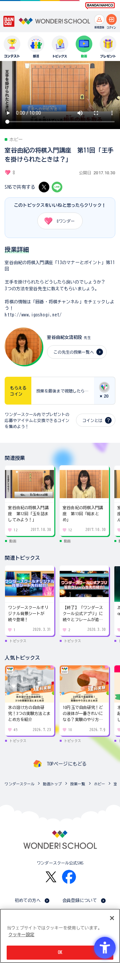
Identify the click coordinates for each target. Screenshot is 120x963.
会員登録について (79, 900)
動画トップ (52, 784)
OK (60, 952)
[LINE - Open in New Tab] (57, 187)
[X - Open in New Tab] (44, 187)
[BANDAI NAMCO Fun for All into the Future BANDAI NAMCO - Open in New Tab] (100, 5)
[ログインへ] (111, 19)
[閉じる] (112, 918)
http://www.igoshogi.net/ (33, 315)
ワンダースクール (19, 784)
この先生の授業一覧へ (73, 352)
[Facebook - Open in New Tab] (69, 877)
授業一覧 (77, 784)
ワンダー (66, 221)
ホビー (99, 784)
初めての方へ (28, 900)
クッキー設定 (21, 934)
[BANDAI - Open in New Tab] (9, 21)
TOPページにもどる (67, 764)
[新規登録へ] (99, 19)
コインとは (92, 420)
